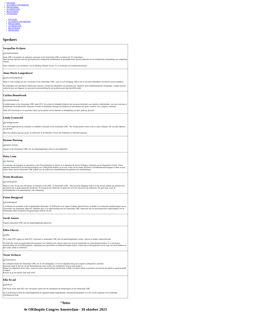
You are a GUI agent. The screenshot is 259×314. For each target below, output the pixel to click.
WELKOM (10, 3)
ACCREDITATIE (13, 9)
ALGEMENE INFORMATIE (17, 5)
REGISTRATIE (12, 12)
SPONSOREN (12, 14)
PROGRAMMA (12, 7)
